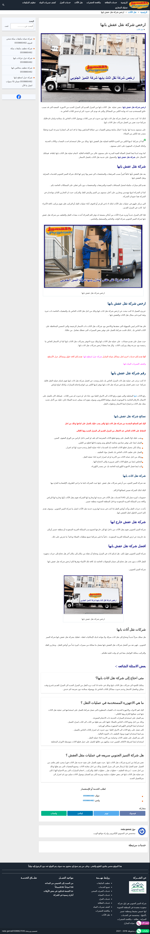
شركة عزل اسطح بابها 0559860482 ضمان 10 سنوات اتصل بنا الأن (19, 81)
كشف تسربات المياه (47, 2)
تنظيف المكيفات (28, 2)
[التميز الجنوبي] (139, 5)
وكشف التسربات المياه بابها (134, 364)
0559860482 (88, 796)
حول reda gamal (128, 829)
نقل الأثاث (78, 2)
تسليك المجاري (121, 7)
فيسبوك (131, 814)
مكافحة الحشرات (94, 2)
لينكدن (79, 814)
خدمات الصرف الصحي (100, 891)
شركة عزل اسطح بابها (92, 356)
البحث (31, 21)
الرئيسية (124, 2)
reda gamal (7, 931)
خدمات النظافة (111, 2)
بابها (135, 396)
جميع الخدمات (104, 887)
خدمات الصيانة (104, 895)
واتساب (52, 814)
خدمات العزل (65, 2)
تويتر (105, 814)
